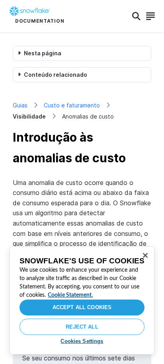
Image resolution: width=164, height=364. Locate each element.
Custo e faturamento (72, 105)
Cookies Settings (82, 341)
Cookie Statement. (70, 295)
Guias (20, 105)
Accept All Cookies (82, 307)
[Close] (145, 255)
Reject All (82, 327)
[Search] (136, 16)
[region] (82, 300)
